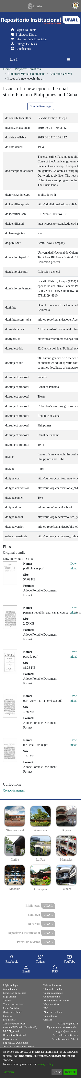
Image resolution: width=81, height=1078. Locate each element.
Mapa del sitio (51, 1004)
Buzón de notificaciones (56, 1000)
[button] (40, 20)
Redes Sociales (11, 1008)
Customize (8, 1072)
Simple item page (40, 106)
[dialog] (40, 1063)
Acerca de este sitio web (65, 1035)
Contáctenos (50, 1015)
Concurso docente (53, 992)
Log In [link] (14, 59)
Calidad (7, 1000)
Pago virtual (9, 996)
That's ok (70, 1072)
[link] (14, 790)
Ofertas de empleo (53, 988)
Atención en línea (52, 1011)
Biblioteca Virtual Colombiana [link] (26, 73)
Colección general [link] (61, 73)
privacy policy (45, 1064)
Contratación (10, 988)
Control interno (51, 996)
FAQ (45, 1008)
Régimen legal (10, 985)
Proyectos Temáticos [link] (28, 69)
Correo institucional (13, 1004)
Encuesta (8, 1015)
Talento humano (52, 985)
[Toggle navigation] (69, 59)
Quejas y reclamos (12, 1011)
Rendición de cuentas (14, 992)
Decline (56, 1072)
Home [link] (7, 69)
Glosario (47, 1019)
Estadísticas (9, 1019)
